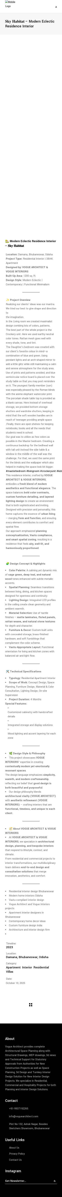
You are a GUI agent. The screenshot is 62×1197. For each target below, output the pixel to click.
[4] (31, 72)
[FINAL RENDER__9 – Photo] (31, 221)
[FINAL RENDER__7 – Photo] (31, 209)
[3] (31, 54)
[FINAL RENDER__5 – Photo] (31, 203)
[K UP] (31, 108)
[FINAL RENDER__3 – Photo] (31, 191)
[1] (31, 66)
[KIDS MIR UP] (31, 96)
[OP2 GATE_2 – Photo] (31, 179)
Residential (41, 967)
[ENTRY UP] (31, 125)
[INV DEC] (31, 131)
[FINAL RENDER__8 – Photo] (31, 215)
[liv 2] (31, 60)
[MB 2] (31, 143)
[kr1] (31, 90)
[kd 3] (31, 114)
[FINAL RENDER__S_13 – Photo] (31, 173)
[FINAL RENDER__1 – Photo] (31, 185)
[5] (31, 78)
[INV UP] (31, 119)
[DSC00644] (31, 102)
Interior (27, 967)
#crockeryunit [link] (48, 471)
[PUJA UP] (31, 155)
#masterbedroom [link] (16, 471)
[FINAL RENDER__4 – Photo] (31, 197)
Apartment (13, 967)
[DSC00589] (31, 137)
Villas (9, 972)
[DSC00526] (31, 161)
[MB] (31, 149)
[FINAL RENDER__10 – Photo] (31, 227)
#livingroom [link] (32, 471)
